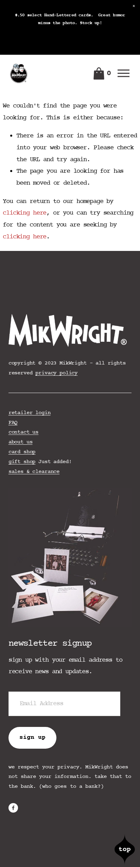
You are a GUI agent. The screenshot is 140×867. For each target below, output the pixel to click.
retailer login (29, 413)
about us (20, 442)
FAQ (13, 422)
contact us (23, 432)
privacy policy (56, 373)
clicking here (24, 213)
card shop (22, 452)
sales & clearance (33, 471)
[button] (134, 6)
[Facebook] (13, 808)
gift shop (22, 461)
